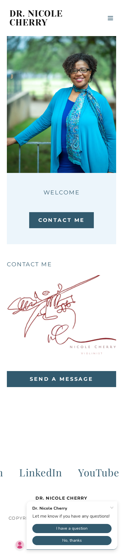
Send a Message (61, 379)
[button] (110, 18)
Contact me (61, 220)
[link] (45, 23)
